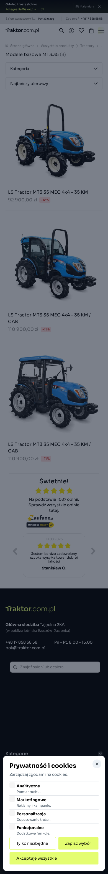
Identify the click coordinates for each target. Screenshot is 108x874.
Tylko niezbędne (32, 843)
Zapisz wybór (78, 843)
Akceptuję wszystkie (36, 858)
